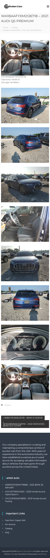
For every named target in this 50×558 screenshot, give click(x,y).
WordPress (42, 554)
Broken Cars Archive (25, 551)
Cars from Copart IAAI (15, 520)
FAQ (7, 532)
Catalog (15, 27)
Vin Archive (10, 524)
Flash (13, 554)
